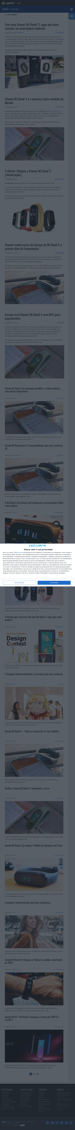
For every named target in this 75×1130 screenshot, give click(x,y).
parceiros (20, 552)
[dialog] (37, 565)
